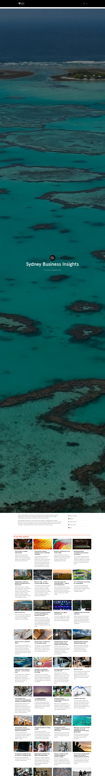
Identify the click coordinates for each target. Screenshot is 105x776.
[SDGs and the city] (23, 605)
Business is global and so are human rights (62, 552)
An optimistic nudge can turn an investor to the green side (23, 754)
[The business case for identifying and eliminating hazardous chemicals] (23, 720)
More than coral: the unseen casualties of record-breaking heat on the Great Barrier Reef (82, 730)
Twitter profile (72, 524)
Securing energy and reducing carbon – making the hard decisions (61, 583)
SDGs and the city (20, 612)
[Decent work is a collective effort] (23, 634)
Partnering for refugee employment (21, 552)
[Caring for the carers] (82, 691)
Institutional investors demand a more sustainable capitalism (42, 552)
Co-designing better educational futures (40, 699)
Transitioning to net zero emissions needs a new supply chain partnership (61, 643)
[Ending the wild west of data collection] (82, 605)
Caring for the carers (79, 698)
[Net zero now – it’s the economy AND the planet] (42, 574)
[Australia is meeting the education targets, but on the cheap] (42, 662)
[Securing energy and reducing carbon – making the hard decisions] (62, 574)
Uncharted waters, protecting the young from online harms (61, 700)
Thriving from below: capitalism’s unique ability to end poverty (62, 729)
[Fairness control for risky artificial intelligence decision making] (62, 746)
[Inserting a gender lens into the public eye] (62, 662)
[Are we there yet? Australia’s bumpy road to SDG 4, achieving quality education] (82, 746)
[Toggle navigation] (86, 3)
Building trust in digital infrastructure (60, 613)
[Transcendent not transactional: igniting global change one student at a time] (23, 691)
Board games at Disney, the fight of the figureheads (42, 754)
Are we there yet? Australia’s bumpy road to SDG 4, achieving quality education (82, 755)
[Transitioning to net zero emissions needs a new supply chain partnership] (62, 634)
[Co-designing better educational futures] (42, 691)
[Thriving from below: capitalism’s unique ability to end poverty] (62, 720)
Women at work (78, 669)
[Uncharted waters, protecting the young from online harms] (62, 691)
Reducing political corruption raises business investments (81, 552)
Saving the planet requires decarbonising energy (81, 642)
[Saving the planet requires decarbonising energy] (82, 634)
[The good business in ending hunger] (42, 720)
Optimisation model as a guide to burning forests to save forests (22, 583)
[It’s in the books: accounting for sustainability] (82, 574)
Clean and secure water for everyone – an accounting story (22, 670)
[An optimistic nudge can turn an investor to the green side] (23, 746)
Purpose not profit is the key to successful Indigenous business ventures (42, 614)
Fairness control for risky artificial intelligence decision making (61, 755)
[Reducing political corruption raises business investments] (82, 544)
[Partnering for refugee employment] (23, 544)
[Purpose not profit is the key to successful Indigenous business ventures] (42, 605)
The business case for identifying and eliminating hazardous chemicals (22, 729)
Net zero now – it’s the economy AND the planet (41, 582)
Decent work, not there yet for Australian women (42, 642)
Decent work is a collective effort (22, 642)
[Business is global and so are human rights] (62, 544)
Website (71, 518)
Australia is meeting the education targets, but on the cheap (42, 670)
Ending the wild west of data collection (82, 613)
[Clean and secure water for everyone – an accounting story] (23, 662)
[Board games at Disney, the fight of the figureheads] (42, 746)
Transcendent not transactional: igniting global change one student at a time (23, 700)
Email (70, 527)
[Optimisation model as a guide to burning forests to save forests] (23, 574)
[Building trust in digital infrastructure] (62, 605)
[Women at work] (82, 662)
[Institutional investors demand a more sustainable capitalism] (42, 544)
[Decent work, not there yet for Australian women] (42, 634)
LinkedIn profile (72, 521)
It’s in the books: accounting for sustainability (82, 582)
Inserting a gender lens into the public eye (61, 670)
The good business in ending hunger (42, 728)
